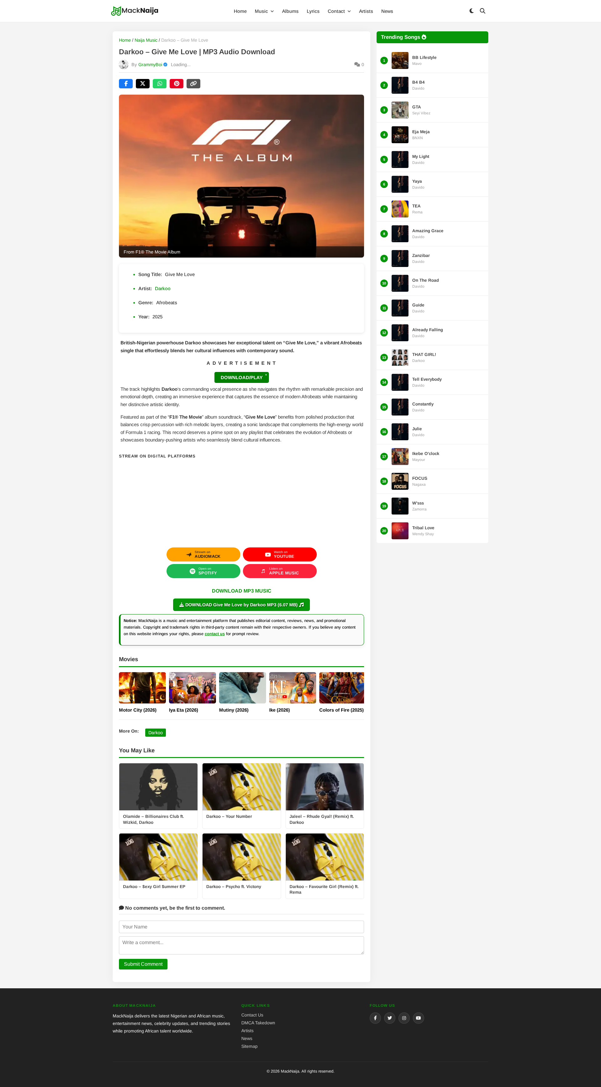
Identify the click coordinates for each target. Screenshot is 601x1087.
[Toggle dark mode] (471, 11)
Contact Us (252, 1014)
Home (240, 11)
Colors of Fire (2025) (341, 710)
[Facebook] (375, 1018)
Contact (337, 11)
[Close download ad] (266, 375)
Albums (290, 11)
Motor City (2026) (138, 710)
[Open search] (482, 11)
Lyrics (313, 11)
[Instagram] (404, 1018)
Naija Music (146, 40)
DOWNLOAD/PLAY (242, 377)
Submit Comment (143, 964)
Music (262, 11)
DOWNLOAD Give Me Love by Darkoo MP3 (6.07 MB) (241, 604)
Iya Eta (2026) (183, 710)
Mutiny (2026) (234, 710)
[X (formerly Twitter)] (389, 1018)
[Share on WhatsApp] (160, 83)
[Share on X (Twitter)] (143, 83)
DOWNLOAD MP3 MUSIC (241, 590)
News (387, 11)
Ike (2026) (279, 710)
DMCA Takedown (258, 1022)
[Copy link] (193, 83)
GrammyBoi (150, 64)
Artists (366, 11)
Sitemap (249, 1046)
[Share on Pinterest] (176, 83)
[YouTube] (418, 1018)
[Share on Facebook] (126, 83)
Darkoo (163, 288)
